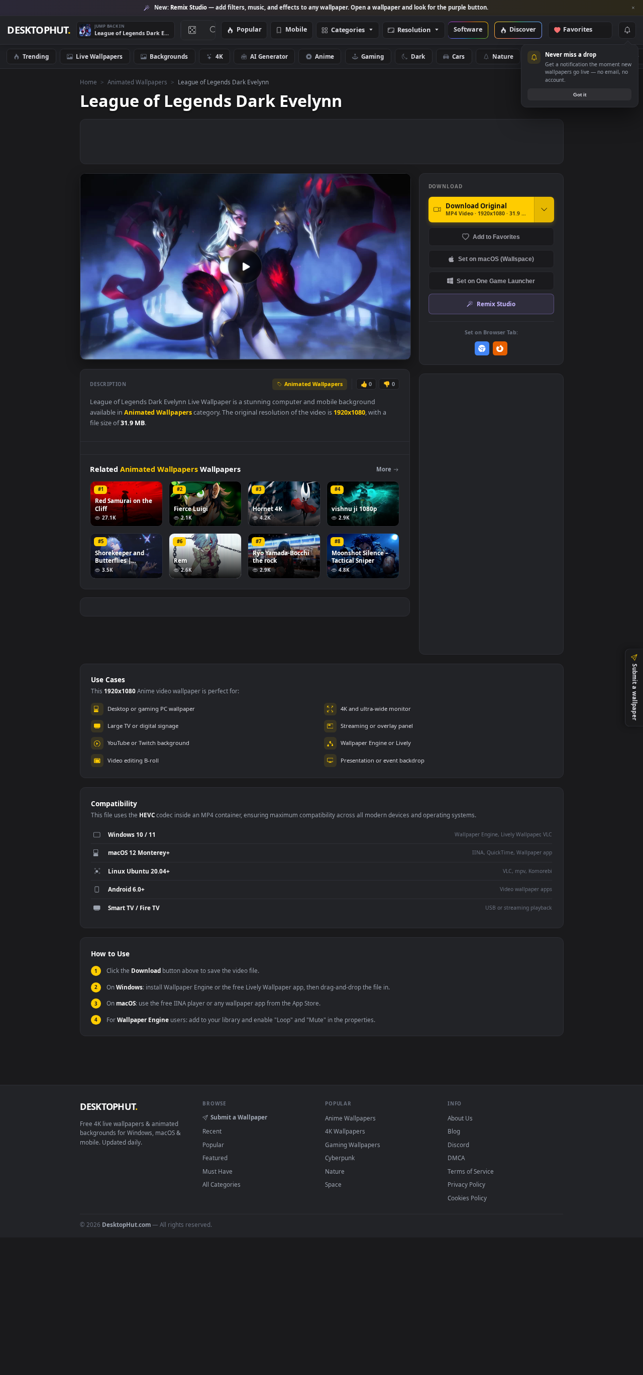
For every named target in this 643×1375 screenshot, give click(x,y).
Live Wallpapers (99, 56)
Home (88, 82)
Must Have (217, 1171)
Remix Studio (496, 304)
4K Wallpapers (345, 1131)
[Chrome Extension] (482, 348)
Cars (458, 56)
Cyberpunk (556, 56)
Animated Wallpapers (137, 82)
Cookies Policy (467, 1198)
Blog (454, 1131)
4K (219, 56)
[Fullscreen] (397, 351)
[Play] (92, 351)
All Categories (221, 1184)
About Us (460, 1118)
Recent (212, 1131)
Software (468, 30)
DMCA (456, 1158)
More (383, 469)
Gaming (372, 56)
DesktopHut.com (126, 1224)
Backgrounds (169, 56)
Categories (348, 30)
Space (607, 56)
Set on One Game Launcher (496, 281)
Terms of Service (471, 1171)
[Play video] (245, 266)
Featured (215, 1158)
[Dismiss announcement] (632, 8)
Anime (324, 56)
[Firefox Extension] (500, 348)
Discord (458, 1145)
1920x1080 (349, 412)
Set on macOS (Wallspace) (496, 259)
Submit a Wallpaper (238, 1117)
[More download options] (544, 209)
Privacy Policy (466, 1184)
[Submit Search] (214, 30)
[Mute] (342, 351)
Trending (36, 56)
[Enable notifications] (626, 30)
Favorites (582, 30)
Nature (502, 56)
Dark (418, 56)
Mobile (296, 30)
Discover (522, 30)
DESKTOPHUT (108, 1106)
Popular (249, 30)
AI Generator (269, 56)
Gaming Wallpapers (352, 1145)
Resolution (414, 30)
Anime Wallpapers (350, 1118)
